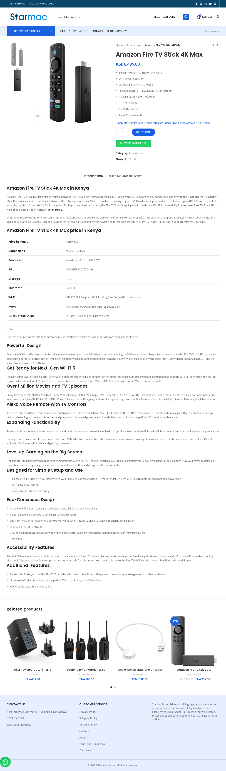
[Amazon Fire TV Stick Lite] (194, 641)
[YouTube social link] (210, 3)
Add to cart (143, 132)
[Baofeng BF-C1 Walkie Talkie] (86, 641)
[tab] (93, 174)
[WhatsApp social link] (135, 159)
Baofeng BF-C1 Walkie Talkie (86, 670)
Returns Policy (88, 724)
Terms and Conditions (92, 743)
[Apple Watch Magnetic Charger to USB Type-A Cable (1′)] (140, 641)
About (83, 737)
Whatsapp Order (135, 143)
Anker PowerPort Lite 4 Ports (32, 670)
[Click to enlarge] (37, 116)
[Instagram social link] (205, 3)
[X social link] (201, 3)
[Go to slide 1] (111, 687)
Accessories (134, 45)
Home (119, 45)
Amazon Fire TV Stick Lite (194, 670)
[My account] (217, 17)
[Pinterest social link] (215, 3)
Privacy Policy (87, 711)
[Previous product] (209, 45)
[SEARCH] (186, 17)
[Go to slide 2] (115, 687)
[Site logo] (29, 16)
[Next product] (217, 45)
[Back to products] (213, 45)
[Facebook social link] (197, 3)
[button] (133, 142)
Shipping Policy (88, 718)
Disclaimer (85, 750)
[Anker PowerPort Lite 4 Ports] (32, 641)
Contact (84, 731)
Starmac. (57, 209)
